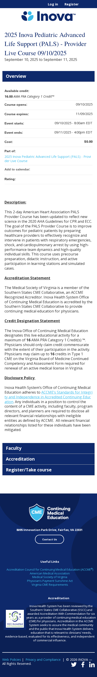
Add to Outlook (89, 169)
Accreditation (20, 459)
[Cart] (84, 6)
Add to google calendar (71, 169)
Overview (16, 76)
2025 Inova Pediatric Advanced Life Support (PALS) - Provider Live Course (48, 158)
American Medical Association (50, 573)
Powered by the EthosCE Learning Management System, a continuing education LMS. (79, 673)
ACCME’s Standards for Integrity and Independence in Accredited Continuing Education (48, 397)
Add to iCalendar (83, 169)
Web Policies (11, 659)
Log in (53, 4)
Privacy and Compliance (43, 659)
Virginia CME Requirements (50, 585)
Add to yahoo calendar (77, 169)
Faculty (13, 448)
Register (72, 4)
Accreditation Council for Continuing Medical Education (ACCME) (50, 569)
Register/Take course (29, 470)
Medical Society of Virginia (49, 577)
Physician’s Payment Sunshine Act (50, 581)
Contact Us (49, 539)
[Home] (48, 14)
